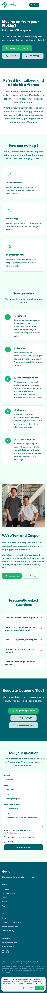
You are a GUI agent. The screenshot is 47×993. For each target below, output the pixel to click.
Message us (14, 576)
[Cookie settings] (23, 988)
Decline (30, 988)
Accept (39, 988)
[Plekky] (9, 4)
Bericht (7, 814)
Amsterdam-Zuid (22, 964)
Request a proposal (19, 48)
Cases (4, 898)
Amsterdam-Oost (8, 964)
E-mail (6, 795)
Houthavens (27, 970)
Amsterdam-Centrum (19, 962)
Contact (34, 5)
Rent (4, 906)
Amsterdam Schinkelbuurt (19, 968)
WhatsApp (34, 56)
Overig (10, 842)
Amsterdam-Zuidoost (9, 966)
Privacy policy (8, 931)
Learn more (37, 983)
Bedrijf (7, 785)
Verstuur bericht (23, 847)
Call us (13, 56)
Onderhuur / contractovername (20, 837)
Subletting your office (11, 922)
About (4, 902)
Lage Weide (6, 972)
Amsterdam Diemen (15, 970)
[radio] (5, 833)
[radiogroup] (23, 837)
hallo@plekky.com (25, 725)
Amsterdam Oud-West (26, 966)
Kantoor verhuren (14, 833)
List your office (8, 893)
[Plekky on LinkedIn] (3, 951)
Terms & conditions (10, 926)
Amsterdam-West (35, 964)
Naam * (7, 776)
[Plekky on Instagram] (7, 951)
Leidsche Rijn (37, 970)
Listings (5, 889)
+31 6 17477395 (25, 718)
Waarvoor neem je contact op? (17, 830)
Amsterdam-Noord (34, 962)
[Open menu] (42, 4)
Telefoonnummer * (12, 805)
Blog (4, 918)
